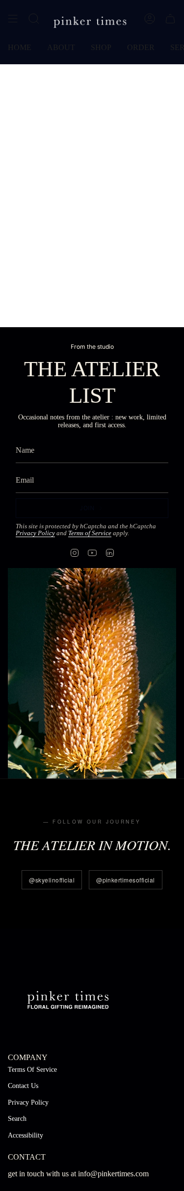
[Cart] (170, 18)
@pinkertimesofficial (125, 880)
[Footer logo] (68, 998)
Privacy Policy (35, 533)
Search (17, 1118)
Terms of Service (89, 533)
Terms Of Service (32, 1069)
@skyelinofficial (52, 880)
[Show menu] (13, 18)
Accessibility (25, 1135)
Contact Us (23, 1085)
